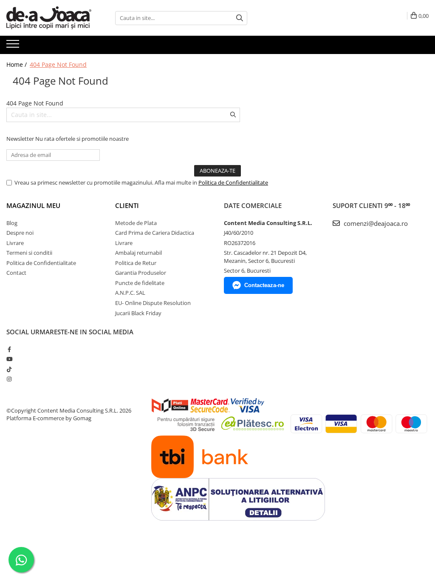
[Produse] (13, 46)
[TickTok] (9, 369)
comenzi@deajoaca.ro (375, 223)
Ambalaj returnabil (138, 252)
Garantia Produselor (140, 272)
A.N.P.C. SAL (130, 292)
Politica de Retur (135, 263)
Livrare (15, 243)
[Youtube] (9, 359)
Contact (16, 272)
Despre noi (20, 232)
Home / (17, 64)
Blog (11, 223)
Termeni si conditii (29, 252)
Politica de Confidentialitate (233, 182)
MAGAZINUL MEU (33, 205)
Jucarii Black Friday (138, 313)
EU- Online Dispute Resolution (153, 303)
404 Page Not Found (58, 64)
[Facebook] (9, 349)
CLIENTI (127, 205)
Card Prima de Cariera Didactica (154, 232)
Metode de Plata (136, 223)
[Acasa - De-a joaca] (48, 17)
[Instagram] (9, 379)
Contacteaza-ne (264, 285)
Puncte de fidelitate (139, 283)
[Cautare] (239, 18)
